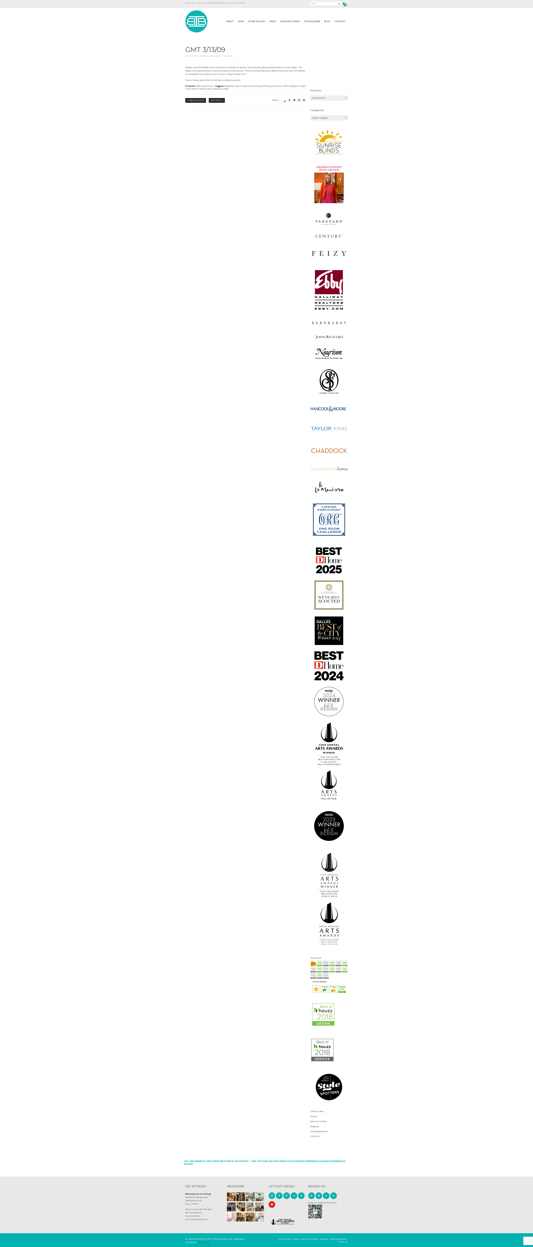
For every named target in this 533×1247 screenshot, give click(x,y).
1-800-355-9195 (205, 1209)
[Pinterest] (299, 100)
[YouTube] (272, 1204)
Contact (340, 21)
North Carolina (199, 88)
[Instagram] (272, 1195)
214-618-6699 (194, 1216)
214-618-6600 (195, 1213)
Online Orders (317, 1111)
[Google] (318, 1195)
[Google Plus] (304, 100)
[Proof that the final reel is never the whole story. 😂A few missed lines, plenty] (231, 1206)
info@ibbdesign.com (199, 1219)
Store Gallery (256, 21)
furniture (265, 86)
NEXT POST (216, 100)
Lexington (293, 86)
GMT (198, 86)
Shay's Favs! (207, 86)
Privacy (313, 1116)
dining (257, 86)
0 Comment (227, 56)
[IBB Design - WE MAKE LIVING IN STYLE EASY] (196, 21)
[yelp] (311, 1195)
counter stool (246, 86)
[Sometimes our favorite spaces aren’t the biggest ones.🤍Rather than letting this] (231, 1217)
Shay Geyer (215, 56)
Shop (241, 21)
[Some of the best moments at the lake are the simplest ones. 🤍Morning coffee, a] (259, 1196)
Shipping (314, 1126)
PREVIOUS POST (197, 100)
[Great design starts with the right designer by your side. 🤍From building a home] (250, 1206)
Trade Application (319, 1131)
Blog (327, 21)
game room (276, 86)
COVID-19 (314, 1136)
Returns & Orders (318, 1121)
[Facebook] (289, 100)
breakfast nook (231, 86)
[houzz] (301, 1195)
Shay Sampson (214, 88)
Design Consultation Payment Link (322, 1203)
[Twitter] (294, 100)
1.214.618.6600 (239, 3)
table (225, 88)
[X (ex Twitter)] (294, 1195)
